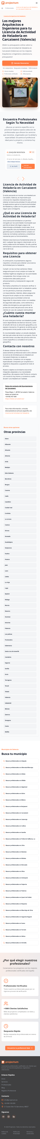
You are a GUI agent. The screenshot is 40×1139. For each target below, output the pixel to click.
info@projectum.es (10, 1100)
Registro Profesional (8, 1091)
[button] (23, 179)
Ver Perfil (14, 166)
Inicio (3, 1079)
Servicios (4, 1082)
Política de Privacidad (16, 1132)
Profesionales (9, 8)
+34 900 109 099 (9, 1103)
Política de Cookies (4, 1132)
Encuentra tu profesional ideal (18, 1048)
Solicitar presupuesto (28, 166)
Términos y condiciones (30, 1132)
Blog (3, 1088)
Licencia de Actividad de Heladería (17, 413)
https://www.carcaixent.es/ (14, 399)
